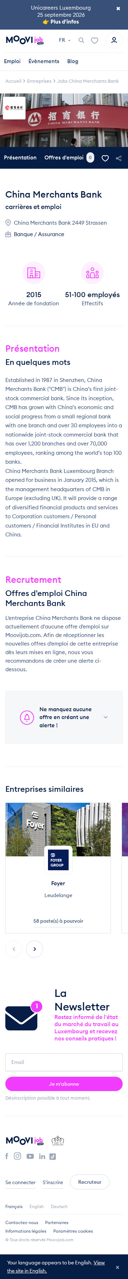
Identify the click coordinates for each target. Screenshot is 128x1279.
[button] (34, 949)
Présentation (20, 157)
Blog (72, 61)
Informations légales (25, 1231)
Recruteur (89, 1182)
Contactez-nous (21, 1222)
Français (13, 1206)
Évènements (43, 61)
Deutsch (59, 1206)
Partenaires (56, 1222)
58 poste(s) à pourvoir (58, 921)
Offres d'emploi (68, 157)
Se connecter (20, 1182)
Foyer (58, 883)
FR (62, 40)
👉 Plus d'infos (61, 21)
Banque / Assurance (39, 234)
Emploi (12, 61)
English (37, 1206)
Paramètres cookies (73, 1231)
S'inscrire (53, 1182)
